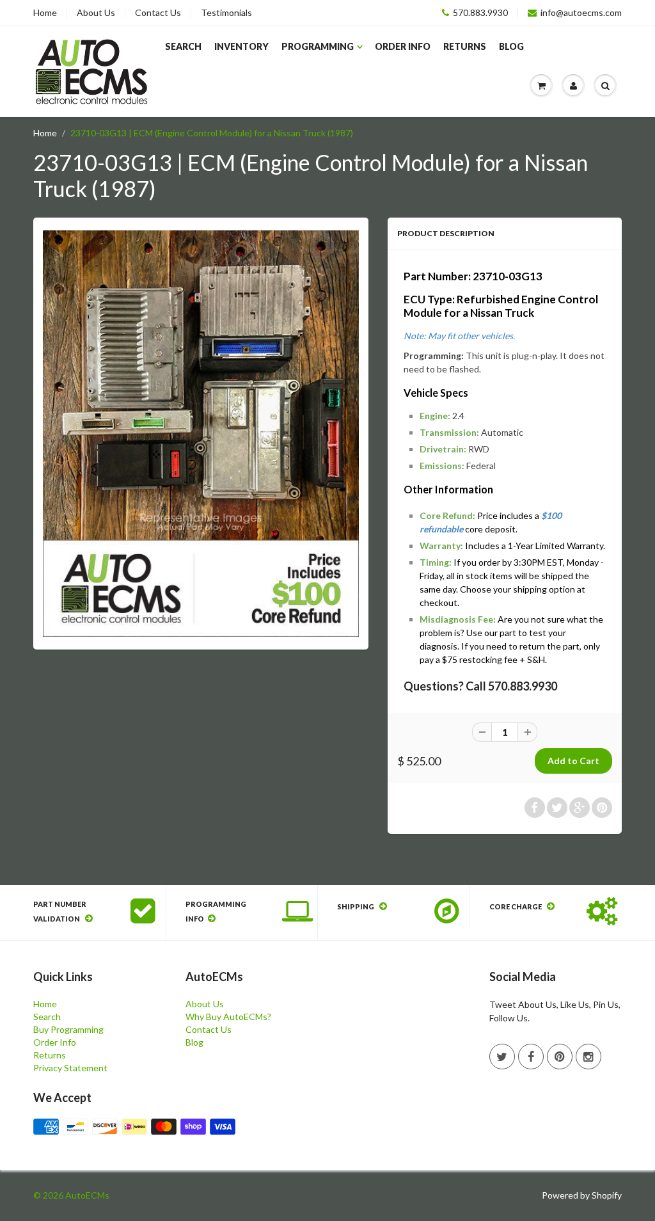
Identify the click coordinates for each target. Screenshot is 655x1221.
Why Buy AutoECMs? (228, 1016)
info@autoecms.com (581, 13)
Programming (317, 46)
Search (183, 46)
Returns (464, 46)
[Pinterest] (559, 1056)
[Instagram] (588, 1056)
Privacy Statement (70, 1067)
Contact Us (158, 13)
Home (45, 13)
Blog (511, 46)
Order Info (402, 46)
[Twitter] (502, 1056)
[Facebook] (531, 1056)
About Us (96, 13)
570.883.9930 (480, 13)
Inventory (241, 46)
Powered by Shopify (582, 1195)
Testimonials (226, 13)
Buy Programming (68, 1029)
